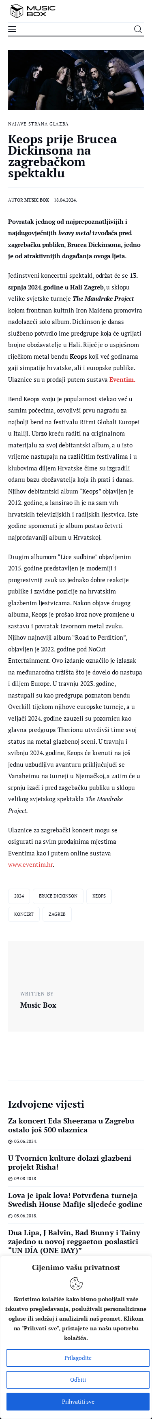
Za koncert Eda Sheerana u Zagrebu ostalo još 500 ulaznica (71, 1125)
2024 (19, 896)
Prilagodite (78, 1358)
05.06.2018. (25, 1216)
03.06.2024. (25, 1141)
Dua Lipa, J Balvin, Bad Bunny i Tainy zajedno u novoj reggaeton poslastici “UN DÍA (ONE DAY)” (74, 1241)
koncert (24, 914)
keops (99, 896)
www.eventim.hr (30, 864)
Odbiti (78, 1379)
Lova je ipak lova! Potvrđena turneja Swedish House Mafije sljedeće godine (75, 1199)
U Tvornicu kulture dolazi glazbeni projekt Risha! (69, 1162)
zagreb (57, 914)
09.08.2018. (25, 1178)
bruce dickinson (58, 896)
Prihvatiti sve (78, 1401)
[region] (76, 1337)
